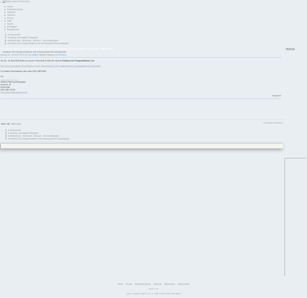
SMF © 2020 (159, 294)
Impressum (169, 284)
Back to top (153, 289)
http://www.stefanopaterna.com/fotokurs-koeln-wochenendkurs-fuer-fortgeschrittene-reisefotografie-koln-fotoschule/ (50, 66)
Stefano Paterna (46, 55)
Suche (10, 24)
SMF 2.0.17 (146, 294)
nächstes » (278, 123)
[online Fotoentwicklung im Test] (16, 1)
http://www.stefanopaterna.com (14, 92)
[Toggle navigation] (0, 2)
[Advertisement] (65, 109)
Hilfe (9, 21)
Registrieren (13, 29)
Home (10, 6)
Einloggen (12, 26)
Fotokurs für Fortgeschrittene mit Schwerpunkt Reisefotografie (34, 52)
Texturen (11, 15)
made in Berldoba (133, 294)
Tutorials (11, 12)
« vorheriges (267, 123)
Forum (10, 18)
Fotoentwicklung (15, 9)
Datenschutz (184, 284)
